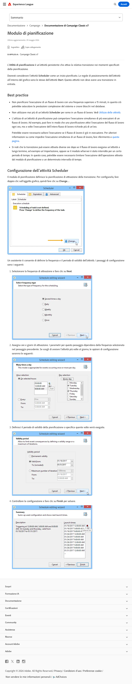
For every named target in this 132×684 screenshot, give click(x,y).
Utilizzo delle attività (109, 112)
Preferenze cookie (92, 670)
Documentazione (16, 25)
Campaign (34, 25)
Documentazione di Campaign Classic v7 (66, 25)
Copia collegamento (33, 47)
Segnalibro (15, 47)
